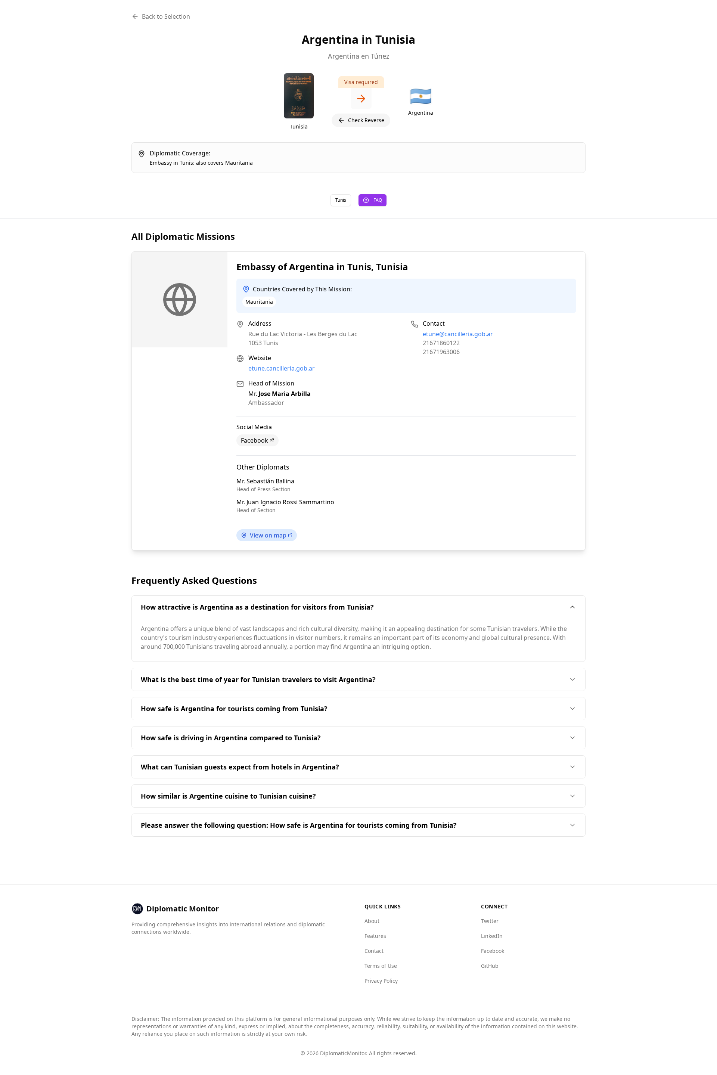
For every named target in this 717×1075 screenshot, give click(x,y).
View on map (268, 535)
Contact (374, 950)
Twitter (490, 920)
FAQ (377, 200)
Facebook (254, 440)
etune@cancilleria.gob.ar (458, 334)
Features (375, 935)
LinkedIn (492, 935)
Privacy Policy (381, 980)
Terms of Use (380, 965)
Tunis (340, 200)
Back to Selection (166, 16)
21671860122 (441, 343)
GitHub (490, 965)
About (371, 920)
